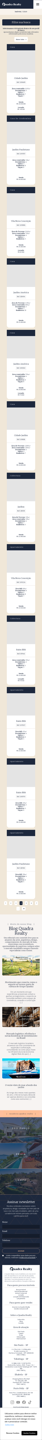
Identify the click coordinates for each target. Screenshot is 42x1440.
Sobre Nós (21, 1319)
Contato (21, 1323)
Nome (5, 1222)
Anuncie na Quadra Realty (21, 1307)
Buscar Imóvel (21, 1290)
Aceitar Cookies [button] (29, 1433)
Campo (21, 1333)
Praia (21, 1335)
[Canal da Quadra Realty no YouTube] (18, 1402)
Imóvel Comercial (21, 1293)
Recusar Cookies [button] (12, 1433)
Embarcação (21, 1337)
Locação (21, 1295)
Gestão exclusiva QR (21, 1309)
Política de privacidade (28, 1258)
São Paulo (21, 1332)
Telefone (6, 1240)
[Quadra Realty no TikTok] (30, 1402)
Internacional (21, 1339)
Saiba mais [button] (9, 1425)
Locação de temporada (21, 1297)
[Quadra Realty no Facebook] (24, 1402)
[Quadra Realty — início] (17, 4)
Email (4, 1231)
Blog (21, 1321)
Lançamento (21, 1298)
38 (23, 908)
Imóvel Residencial (21, 1291)
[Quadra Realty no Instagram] (12, 1402)
